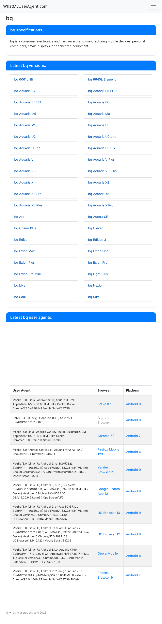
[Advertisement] (81, 355)
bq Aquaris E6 (98, 102)
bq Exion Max (24, 251)
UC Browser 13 (109, 513)
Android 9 (133, 470)
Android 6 (133, 452)
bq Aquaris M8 (99, 114)
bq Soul (20, 297)
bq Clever (95, 228)
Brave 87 (104, 404)
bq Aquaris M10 (26, 125)
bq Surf (93, 297)
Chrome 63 (106, 436)
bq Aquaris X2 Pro (27, 194)
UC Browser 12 (109, 534)
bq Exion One (98, 251)
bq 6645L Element (102, 79)
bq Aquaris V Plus (101, 159)
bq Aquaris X (23, 182)
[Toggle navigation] (153, 5)
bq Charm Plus (25, 228)
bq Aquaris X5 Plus (28, 205)
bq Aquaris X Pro (100, 205)
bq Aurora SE (98, 217)
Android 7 (133, 436)
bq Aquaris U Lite (27, 148)
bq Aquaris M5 (25, 114)
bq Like (19, 285)
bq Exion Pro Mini (27, 274)
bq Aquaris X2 (98, 182)
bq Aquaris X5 (98, 194)
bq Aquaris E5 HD (27, 102)
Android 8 (133, 404)
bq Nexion (96, 285)
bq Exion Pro (97, 262)
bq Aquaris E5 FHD (102, 91)
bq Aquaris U (98, 125)
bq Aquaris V (24, 159)
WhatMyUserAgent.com (25, 6)
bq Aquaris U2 (25, 137)
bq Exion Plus (24, 262)
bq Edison (21, 240)
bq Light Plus (98, 274)
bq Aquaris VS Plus (102, 171)
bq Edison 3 (97, 240)
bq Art (19, 217)
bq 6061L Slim (25, 79)
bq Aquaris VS (25, 171)
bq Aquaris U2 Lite (102, 137)
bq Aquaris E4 (24, 91)
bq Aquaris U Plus (101, 148)
